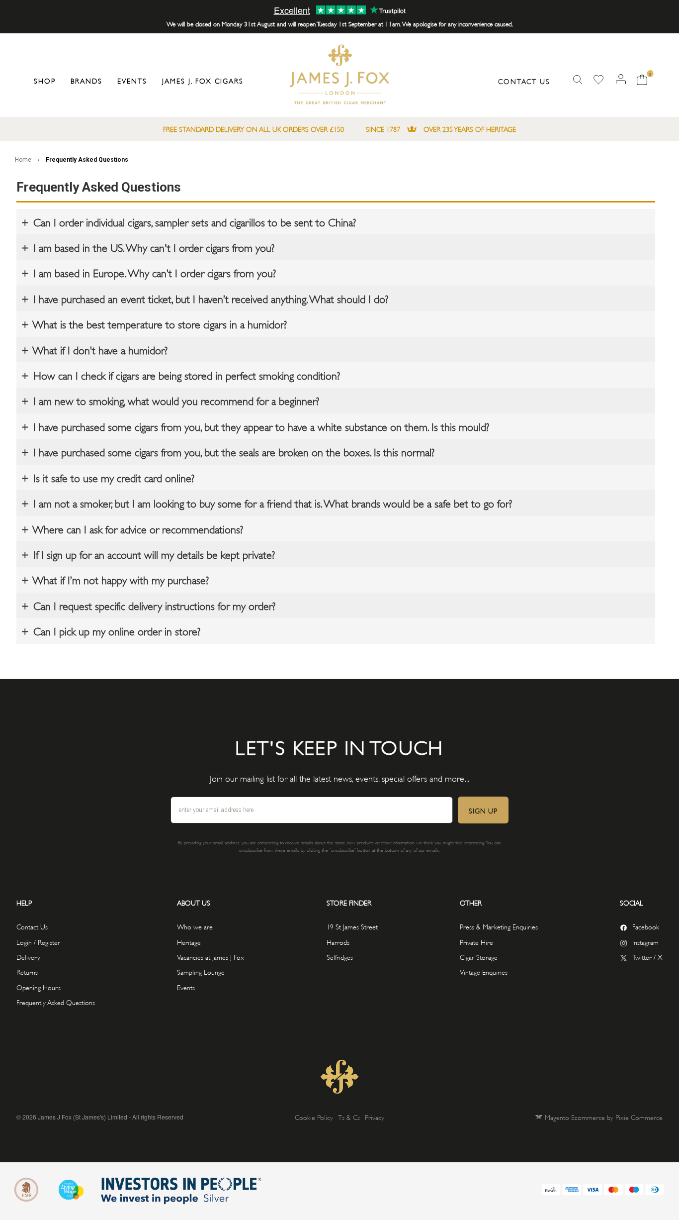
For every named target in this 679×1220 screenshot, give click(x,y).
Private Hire (476, 941)
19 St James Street (352, 926)
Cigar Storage (479, 956)
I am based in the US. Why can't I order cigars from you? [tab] (152, 246)
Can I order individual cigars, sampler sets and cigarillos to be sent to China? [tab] (193, 221)
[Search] (577, 80)
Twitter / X (647, 956)
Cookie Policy (314, 1116)
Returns (27, 971)
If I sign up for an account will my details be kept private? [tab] (152, 553)
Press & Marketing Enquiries (499, 926)
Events (186, 987)
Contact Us (524, 81)
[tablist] (335, 221)
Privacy (374, 1116)
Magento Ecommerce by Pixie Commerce (604, 1116)
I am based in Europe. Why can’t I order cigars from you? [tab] (153, 272)
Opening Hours (38, 987)
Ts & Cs (349, 1116)
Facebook (645, 926)
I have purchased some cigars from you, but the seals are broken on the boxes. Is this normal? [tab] (232, 451)
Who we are (195, 926)
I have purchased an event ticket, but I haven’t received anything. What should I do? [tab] (209, 298)
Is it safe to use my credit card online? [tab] (112, 477)
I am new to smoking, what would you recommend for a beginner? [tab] (174, 400)
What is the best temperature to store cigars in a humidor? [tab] (158, 323)
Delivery (28, 956)
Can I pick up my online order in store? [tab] (115, 630)
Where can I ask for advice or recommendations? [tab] (136, 528)
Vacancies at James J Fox (210, 956)
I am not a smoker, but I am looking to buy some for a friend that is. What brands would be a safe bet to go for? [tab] (271, 502)
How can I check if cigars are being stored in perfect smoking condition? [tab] (185, 374)
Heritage (189, 941)
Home (24, 159)
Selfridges (340, 956)
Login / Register (38, 941)
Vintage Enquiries (484, 971)
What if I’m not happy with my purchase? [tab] (119, 579)
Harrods (338, 941)
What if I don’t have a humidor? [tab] (99, 349)
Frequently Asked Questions (55, 1002)
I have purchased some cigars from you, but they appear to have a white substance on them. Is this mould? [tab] (259, 425)
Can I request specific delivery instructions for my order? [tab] (152, 605)
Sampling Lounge (201, 971)
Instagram (645, 941)
